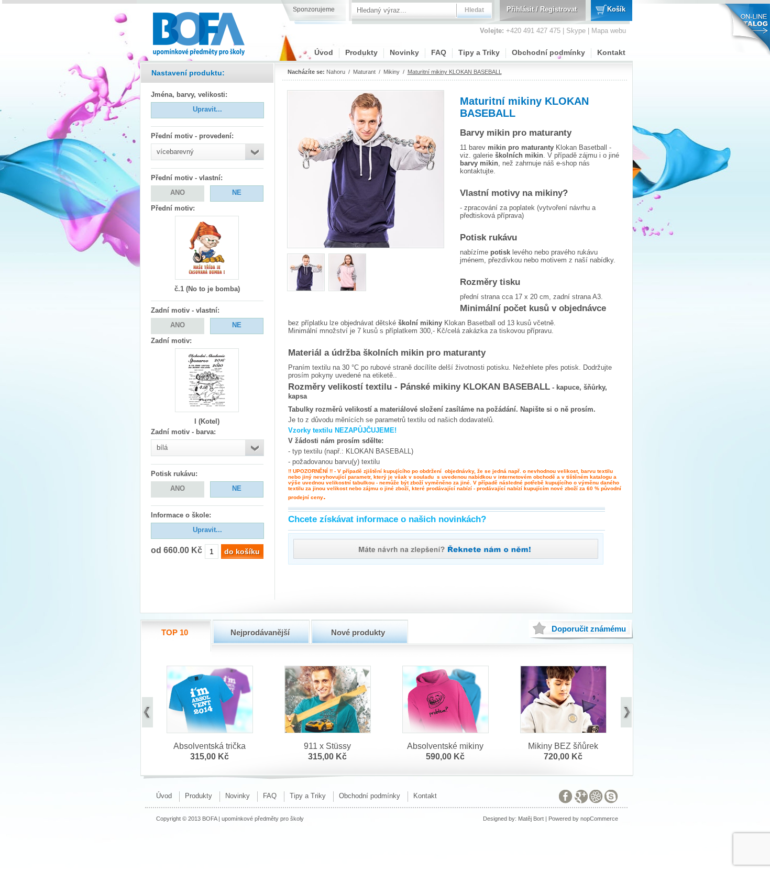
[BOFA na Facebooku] (566, 798)
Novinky (404, 52)
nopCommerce (599, 818)
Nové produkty (358, 632)
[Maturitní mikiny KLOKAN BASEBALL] (306, 288)
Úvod (323, 52)
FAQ (438, 52)
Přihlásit (520, 9)
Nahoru (335, 72)
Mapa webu (608, 31)
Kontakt (611, 52)
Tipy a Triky (479, 52)
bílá (162, 447)
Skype (576, 31)
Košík (616, 9)
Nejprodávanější (260, 632)
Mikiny (391, 72)
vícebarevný (175, 152)
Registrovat (558, 9)
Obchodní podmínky (548, 52)
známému (589, 628)
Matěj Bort (531, 818)
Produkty (361, 52)
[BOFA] (199, 30)
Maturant (364, 72)
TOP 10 (174, 632)
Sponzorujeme (314, 9)
